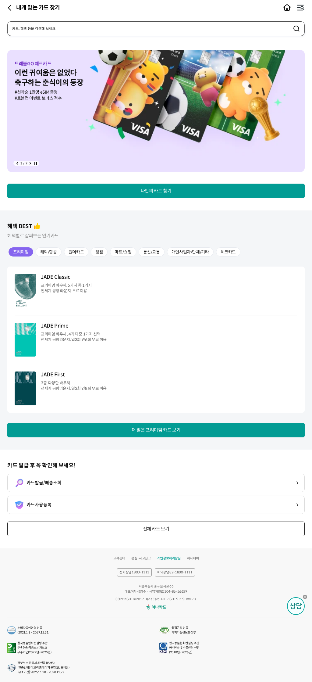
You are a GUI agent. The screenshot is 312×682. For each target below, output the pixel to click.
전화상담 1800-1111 (134, 572)
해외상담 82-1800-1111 (175, 572)
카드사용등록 (39, 505)
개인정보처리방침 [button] (169, 558)
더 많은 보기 (156, 430)
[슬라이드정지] (35, 163)
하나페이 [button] (193, 558)
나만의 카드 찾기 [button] (156, 191)
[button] (287, 8)
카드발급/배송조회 (44, 483)
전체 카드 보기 (156, 529)
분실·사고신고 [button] (141, 558)
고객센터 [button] (119, 558)
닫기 (306, 598)
